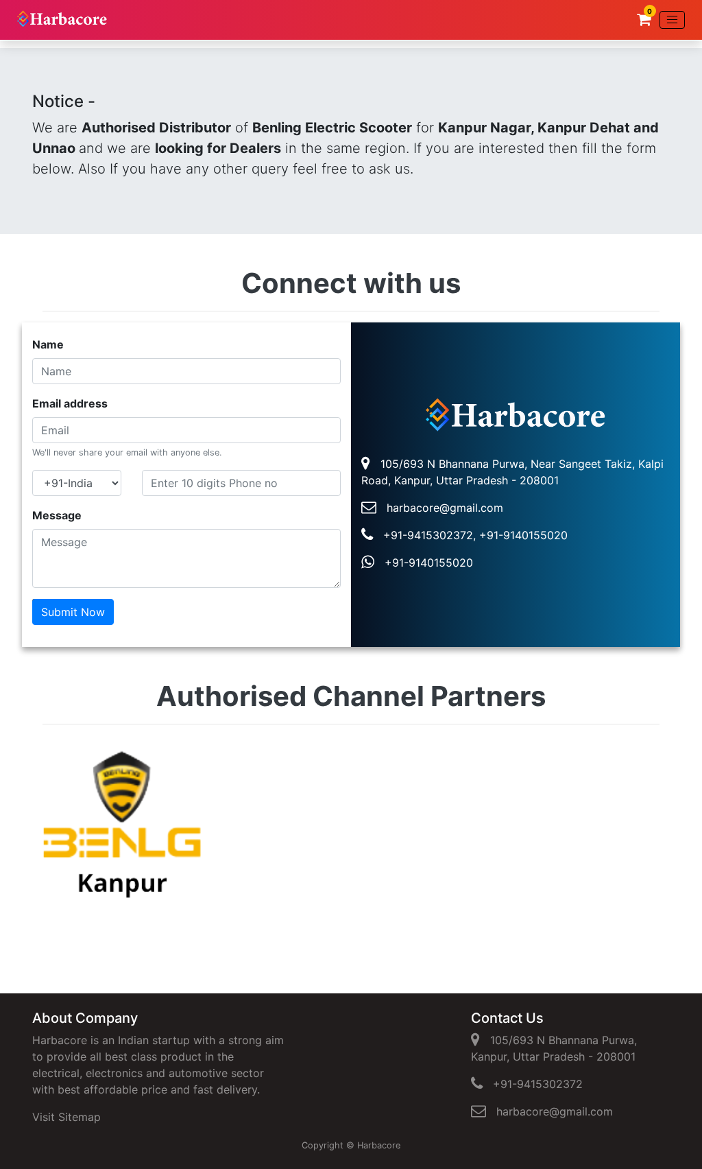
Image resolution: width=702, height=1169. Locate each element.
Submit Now (73, 612)
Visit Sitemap (66, 1117)
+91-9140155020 (423, 562)
